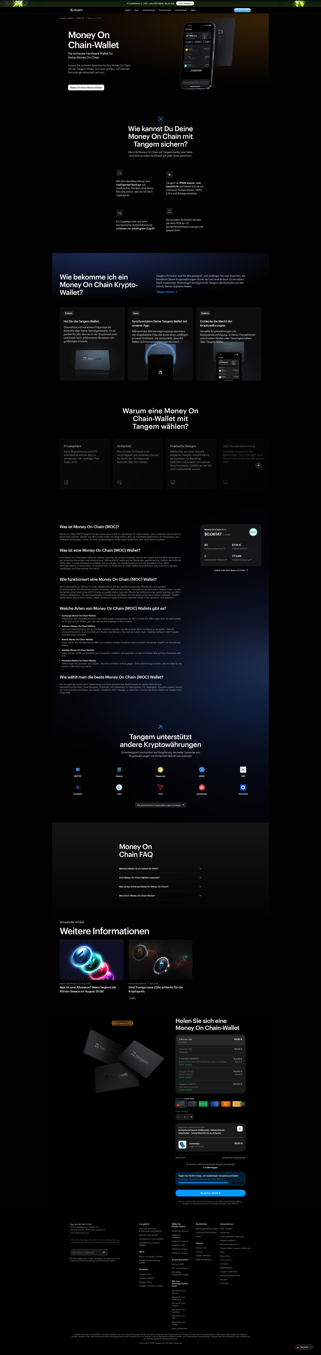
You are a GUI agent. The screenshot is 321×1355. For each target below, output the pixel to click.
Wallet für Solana (180, 1241)
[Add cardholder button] (240, 1128)
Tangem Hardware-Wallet (151, 1285)
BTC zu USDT (178, 1264)
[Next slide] (258, 465)
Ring (137, 10)
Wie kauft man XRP (179, 1316)
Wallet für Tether (180, 1248)
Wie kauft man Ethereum (179, 1297)
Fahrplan (224, 1263)
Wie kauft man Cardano (179, 1310)
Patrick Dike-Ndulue (68, 983)
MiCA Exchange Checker (151, 1256)
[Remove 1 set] (178, 1117)
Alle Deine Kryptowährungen (180, 1273)
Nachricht (224, 1255)
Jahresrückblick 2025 (230, 1275)
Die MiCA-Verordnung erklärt (149, 1261)
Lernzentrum (226, 1259)
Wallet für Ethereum (176, 1235)
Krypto (132, 998)
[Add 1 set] (191, 1117)
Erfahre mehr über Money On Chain (229, 570)
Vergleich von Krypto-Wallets (149, 1243)
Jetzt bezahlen (149, 10)
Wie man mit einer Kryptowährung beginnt (150, 1229)
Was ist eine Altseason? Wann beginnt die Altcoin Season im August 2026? (88, 989)
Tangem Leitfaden (228, 1271)
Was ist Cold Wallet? (148, 1234)
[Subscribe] (103, 1252)
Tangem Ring (145, 1281)
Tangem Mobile (146, 1278)
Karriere (223, 1279)
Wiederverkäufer (228, 1240)
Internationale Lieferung (231, 1236)
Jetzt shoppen (185, 3)
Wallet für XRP (178, 1245)
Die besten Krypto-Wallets (151, 1238)
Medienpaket (226, 1267)
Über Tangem (226, 1228)
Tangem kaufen (242, 10)
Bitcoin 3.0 (201, 1247)
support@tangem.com (79, 1232)
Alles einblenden (180, 1328)
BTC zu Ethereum (180, 1268)
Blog (222, 1251)
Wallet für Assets (180, 1252)
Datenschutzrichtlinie (79, 1260)
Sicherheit (225, 1232)
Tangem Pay (145, 1274)
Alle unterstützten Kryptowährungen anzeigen (159, 804)
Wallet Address (203, 1255)
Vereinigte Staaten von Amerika (220, 1164)
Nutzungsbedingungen (204, 1228)
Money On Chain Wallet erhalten (86, 87)
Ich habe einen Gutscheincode (234, 1158)
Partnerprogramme (229, 1244)
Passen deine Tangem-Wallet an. (235, 1248)
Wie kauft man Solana (179, 1304)
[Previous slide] (63, 465)
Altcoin (199, 1251)
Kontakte (224, 1283)
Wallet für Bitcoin (180, 1230)
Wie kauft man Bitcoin (179, 1291)
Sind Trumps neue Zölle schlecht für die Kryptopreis (156, 989)
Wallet (128, 10)
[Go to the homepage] (76, 10)
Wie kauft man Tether (179, 1323)
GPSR (198, 1236)
